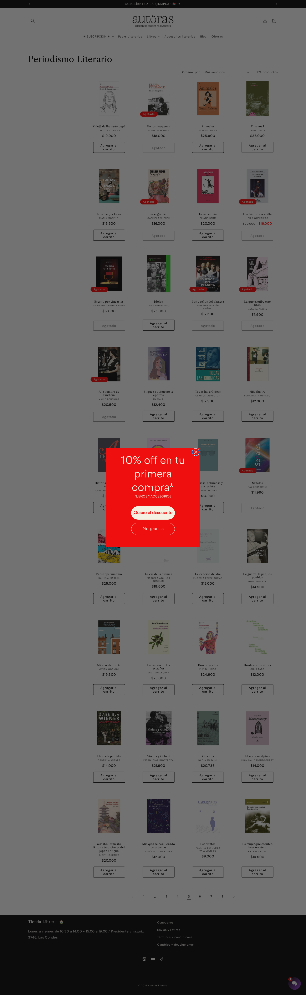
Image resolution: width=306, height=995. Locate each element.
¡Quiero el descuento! (153, 513)
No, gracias (153, 529)
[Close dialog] (195, 452)
